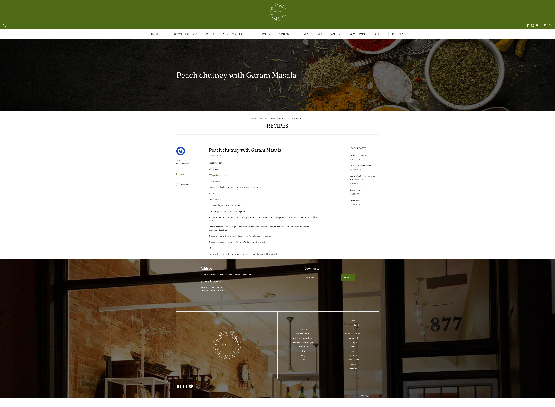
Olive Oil (265, 34)
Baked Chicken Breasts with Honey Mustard (363, 178)
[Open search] (4, 25)
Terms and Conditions (303, 338)
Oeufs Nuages (356, 190)
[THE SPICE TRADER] (278, 12)
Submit (348, 277)
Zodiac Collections (182, 34)
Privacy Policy (302, 334)
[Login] (544, 25)
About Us (302, 329)
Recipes (398, 34)
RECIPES (264, 118)
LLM (303, 360)
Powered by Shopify (211, 395)
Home (155, 34)
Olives (304, 34)
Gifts (353, 364)
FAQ (303, 355)
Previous (180, 174)
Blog (303, 351)
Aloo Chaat (354, 200)
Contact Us (303, 347)
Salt (319, 34)
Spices (353, 329)
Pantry (353, 355)
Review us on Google (303, 342)
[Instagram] (532, 25)
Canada (366, 395)
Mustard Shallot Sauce (360, 166)
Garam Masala (221, 175)
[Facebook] (528, 25)
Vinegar (285, 34)
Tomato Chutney (357, 155)
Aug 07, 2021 (215, 155)
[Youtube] (537, 25)
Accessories (358, 34)
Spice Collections (237, 34)
